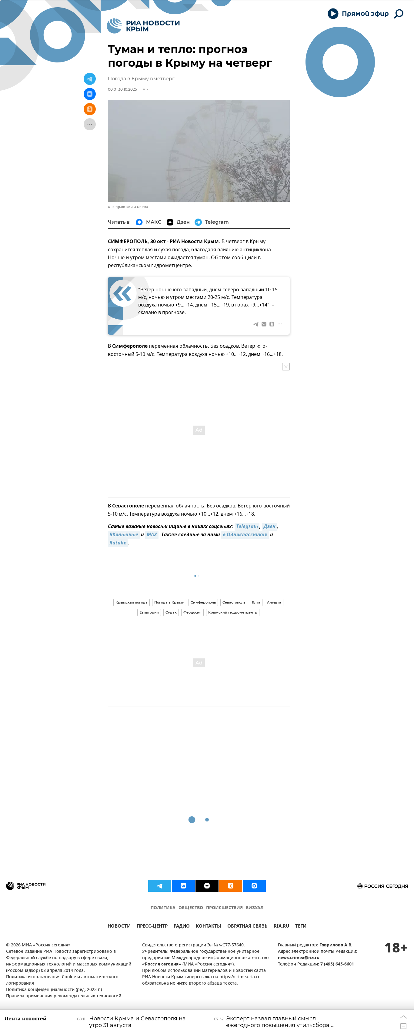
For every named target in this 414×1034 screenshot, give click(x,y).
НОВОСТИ (119, 926)
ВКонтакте (123, 535)
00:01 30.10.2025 (122, 89)
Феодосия (192, 612)
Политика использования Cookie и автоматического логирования (62, 980)
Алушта (274, 602)
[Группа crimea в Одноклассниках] (230, 886)
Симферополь (203, 602)
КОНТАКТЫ (208, 926)
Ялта (256, 602)
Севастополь (233, 602)
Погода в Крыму (169, 602)
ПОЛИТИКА (163, 908)
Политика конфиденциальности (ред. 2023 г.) (54, 989)
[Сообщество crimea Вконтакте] (183, 886)
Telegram (247, 527)
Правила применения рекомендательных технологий (63, 996)
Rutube (117, 543)
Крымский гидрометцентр (232, 612)
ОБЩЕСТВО (191, 908)
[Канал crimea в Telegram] (159, 886)
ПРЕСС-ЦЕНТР (152, 926)
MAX (152, 535)
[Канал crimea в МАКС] (254, 886)
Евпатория (149, 612)
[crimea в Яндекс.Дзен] (207, 886)
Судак (171, 612)
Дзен (269, 527)
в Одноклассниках (245, 535)
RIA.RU (281, 926)
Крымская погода (131, 602)
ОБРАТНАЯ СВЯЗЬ (247, 926)
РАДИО (182, 926)
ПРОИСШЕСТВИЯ (224, 908)
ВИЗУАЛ (254, 908)
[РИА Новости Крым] (143, 26)
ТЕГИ (300, 926)
